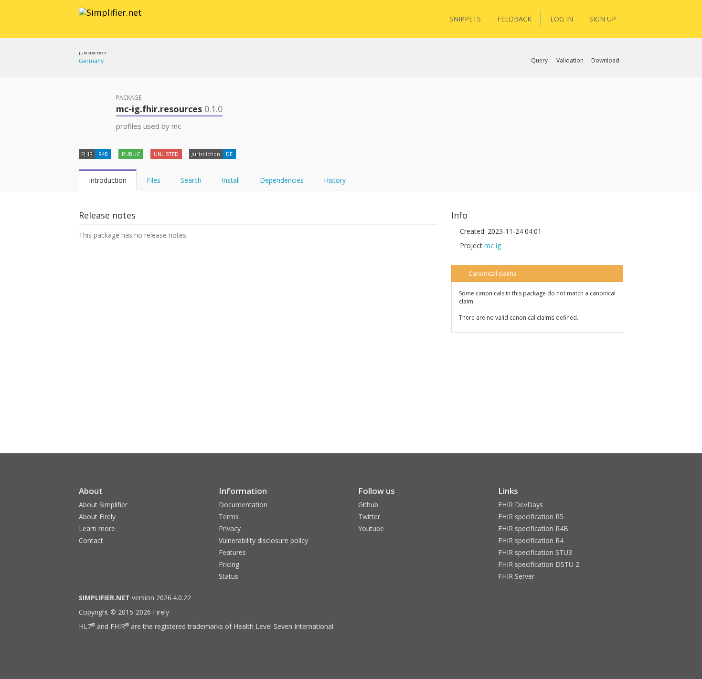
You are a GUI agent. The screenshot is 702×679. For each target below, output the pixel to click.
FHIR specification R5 (531, 516)
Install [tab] (231, 180)
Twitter (369, 516)
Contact (91, 540)
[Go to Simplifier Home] (110, 19)
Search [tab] (191, 180)
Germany (91, 61)
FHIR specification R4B (533, 528)
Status (228, 576)
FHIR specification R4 (531, 540)
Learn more (97, 528)
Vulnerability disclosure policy (263, 540)
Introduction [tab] (108, 180)
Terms (229, 516)
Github (368, 504)
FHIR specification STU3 (535, 552)
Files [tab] (153, 180)
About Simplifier (103, 504)
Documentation (243, 504)
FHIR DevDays (520, 504)
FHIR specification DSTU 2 (538, 564)
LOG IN (561, 18)
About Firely (97, 516)
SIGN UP (602, 18)
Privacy (230, 528)
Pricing (229, 564)
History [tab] (335, 180)
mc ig (492, 245)
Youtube (371, 528)
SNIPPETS (465, 18)
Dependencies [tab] (282, 180)
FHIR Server (516, 576)
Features (232, 552)
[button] (539, 60)
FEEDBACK (514, 18)
